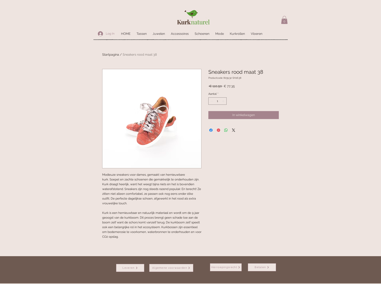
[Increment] (223, 101)
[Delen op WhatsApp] (226, 130)
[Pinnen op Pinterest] (218, 130)
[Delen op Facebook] (211, 130)
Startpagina (110, 54)
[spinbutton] (217, 101)
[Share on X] (233, 130)
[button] (284, 20)
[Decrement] (211, 101)
